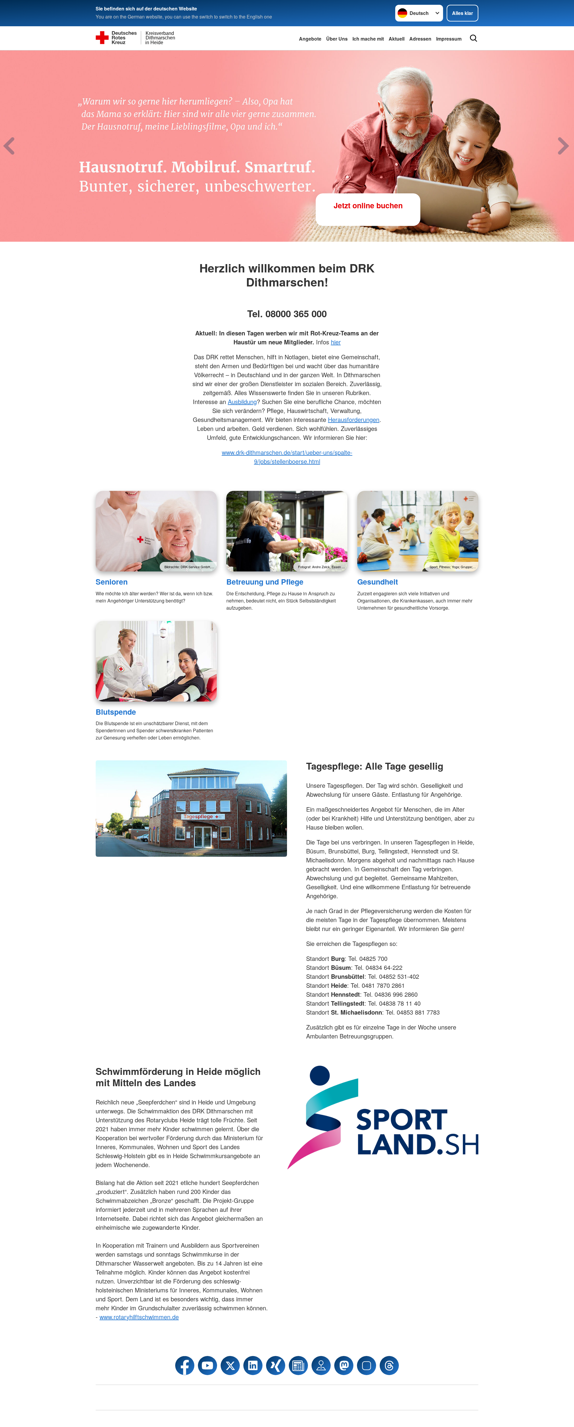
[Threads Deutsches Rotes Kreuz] (389, 1365)
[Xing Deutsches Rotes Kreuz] (275, 1365)
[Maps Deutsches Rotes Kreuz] (321, 1365)
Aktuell (396, 38)
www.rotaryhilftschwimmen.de (139, 1316)
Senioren (112, 581)
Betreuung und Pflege (264, 581)
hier (336, 342)
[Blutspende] (156, 661)
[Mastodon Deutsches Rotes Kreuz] (343, 1365)
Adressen (420, 38)
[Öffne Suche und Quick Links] (473, 38)
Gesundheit (377, 581)
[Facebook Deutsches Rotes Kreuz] (184, 1365)
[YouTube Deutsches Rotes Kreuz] (207, 1365)
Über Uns (337, 38)
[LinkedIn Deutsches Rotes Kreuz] (252, 1365)
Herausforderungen (353, 419)
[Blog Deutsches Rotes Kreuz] (298, 1365)
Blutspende (116, 711)
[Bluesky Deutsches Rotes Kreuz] (366, 1365)
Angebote (310, 38)
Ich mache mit (368, 38)
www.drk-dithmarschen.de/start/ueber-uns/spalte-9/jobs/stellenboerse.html (287, 457)
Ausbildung (242, 401)
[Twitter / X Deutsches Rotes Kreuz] (230, 1365)
